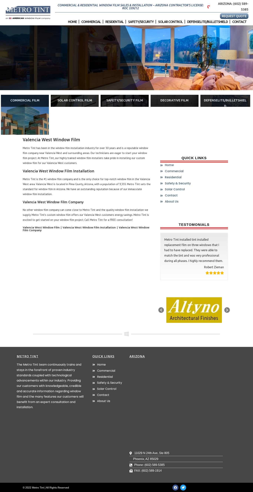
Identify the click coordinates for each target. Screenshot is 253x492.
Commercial (91, 22)
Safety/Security (141, 22)
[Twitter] (183, 488)
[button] (161, 310)
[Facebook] (175, 488)
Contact (239, 22)
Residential (114, 22)
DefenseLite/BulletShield (207, 22)
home (72, 22)
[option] (194, 310)
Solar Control (170, 22)
